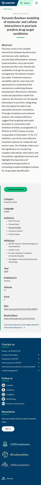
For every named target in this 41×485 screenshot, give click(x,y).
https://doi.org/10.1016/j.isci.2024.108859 (20, 309)
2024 (6, 271)
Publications (7, 9)
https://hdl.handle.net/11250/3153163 (19, 318)
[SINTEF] (8, 3)
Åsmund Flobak (15, 227)
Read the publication (16, 189)
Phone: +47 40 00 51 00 (11, 351)
